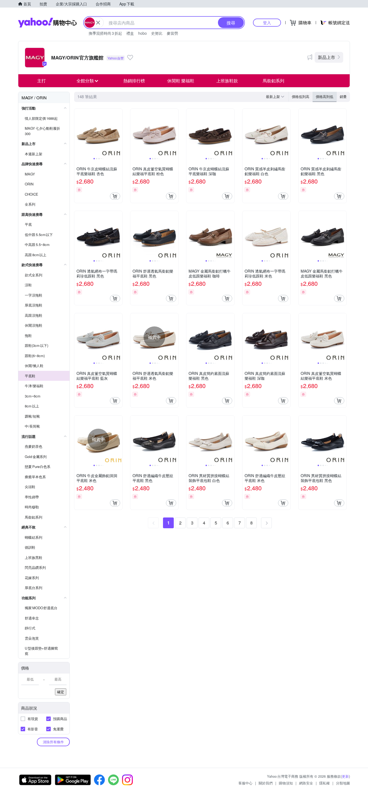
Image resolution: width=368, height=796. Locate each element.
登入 (267, 22)
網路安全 (306, 783)
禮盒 (130, 33)
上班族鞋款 (227, 81)
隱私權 (324, 783)
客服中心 (245, 783)
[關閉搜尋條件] (98, 22)
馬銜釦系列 (273, 81)
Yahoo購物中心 (47, 22)
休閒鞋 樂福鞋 (180, 81)
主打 (41, 81)
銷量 (343, 96)
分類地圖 (343, 783)
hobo (142, 33)
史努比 (156, 33)
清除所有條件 (53, 741)
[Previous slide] (77, 132)
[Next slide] (118, 132)
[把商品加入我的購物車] (115, 196)
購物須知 (286, 783)
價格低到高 (300, 96)
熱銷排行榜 (134, 81)
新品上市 (326, 57)
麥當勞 (172, 33)
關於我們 (266, 783)
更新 (345, 776)
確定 (60, 691)
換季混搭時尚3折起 (105, 33)
